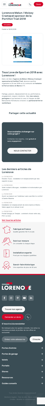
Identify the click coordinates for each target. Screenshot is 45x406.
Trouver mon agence (13, 309)
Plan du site (22, 397)
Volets (5, 359)
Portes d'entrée (9, 348)
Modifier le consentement (26, 399)
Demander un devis (13, 317)
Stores (5, 371)
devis (38, 4)
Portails (5, 365)
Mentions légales (10, 397)
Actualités (7, 25)
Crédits (12, 399)
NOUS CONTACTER (22, 151)
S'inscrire (36, 339)
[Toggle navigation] (4, 4)
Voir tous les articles (11, 220)
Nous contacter (33, 397)
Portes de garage (10, 354)
